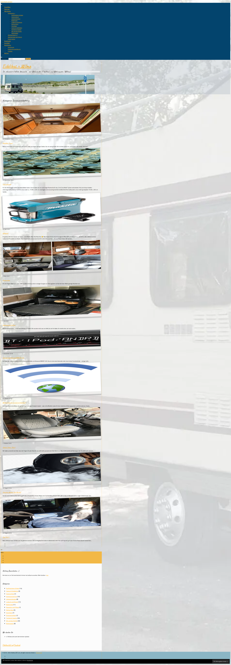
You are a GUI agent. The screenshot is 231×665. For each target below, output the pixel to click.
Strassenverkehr (11, 615)
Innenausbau (6, 280)
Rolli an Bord (15, 24)
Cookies (10, 51)
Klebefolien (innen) (8, 143)
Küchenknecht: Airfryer (9, 325)
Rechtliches (7, 45)
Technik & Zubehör (16, 30)
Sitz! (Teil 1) (6, 537)
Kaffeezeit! (5, 233)
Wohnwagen (15, 33)
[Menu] (1, 4)
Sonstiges (14, 26)
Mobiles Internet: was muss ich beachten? (14, 403)
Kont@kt (7, 43)
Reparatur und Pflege (12, 607)
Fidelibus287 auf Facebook (11, 645)
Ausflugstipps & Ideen (17, 15)
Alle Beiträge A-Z (12, 35)
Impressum (11, 47)
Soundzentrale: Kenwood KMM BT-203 (13, 358)
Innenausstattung (11, 596)
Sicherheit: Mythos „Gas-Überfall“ (12, 492)
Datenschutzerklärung (14, 49)
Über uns (6, 9)
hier (47, 575)
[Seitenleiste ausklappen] (1, 549)
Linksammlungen (16, 19)
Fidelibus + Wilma (17, 66)
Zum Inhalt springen (6, 2)
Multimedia (14, 21)
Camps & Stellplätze (17, 28)
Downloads (7, 41)
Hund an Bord (15, 17)
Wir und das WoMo (17, 31)
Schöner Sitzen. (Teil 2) (9, 448)
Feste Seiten (11, 39)
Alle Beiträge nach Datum (15, 37)
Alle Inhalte (7, 11)
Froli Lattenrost (7, 184)
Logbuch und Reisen (17, 22)
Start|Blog (7, 7)
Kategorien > (11, 13)
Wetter (6, 53)
